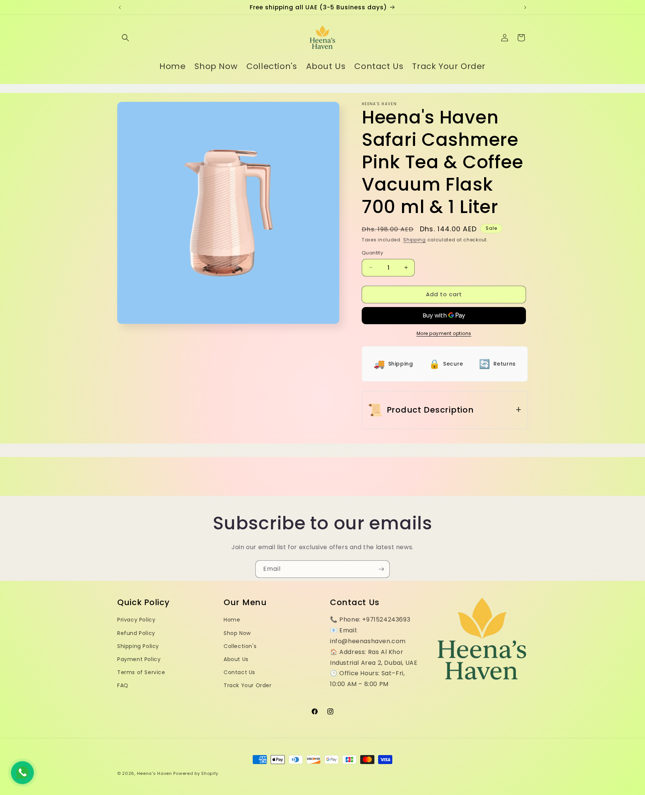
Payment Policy (139, 659)
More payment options (444, 333)
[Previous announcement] (120, 7)
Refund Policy (136, 633)
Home (232, 619)
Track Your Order (248, 685)
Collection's (240, 646)
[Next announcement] (525, 7)
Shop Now (237, 633)
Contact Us (239, 672)
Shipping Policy (138, 646)
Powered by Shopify (195, 773)
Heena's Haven (154, 773)
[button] (125, 37)
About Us (236, 659)
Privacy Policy (136, 619)
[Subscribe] (381, 569)
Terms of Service (141, 672)
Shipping (414, 240)
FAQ (122, 685)
